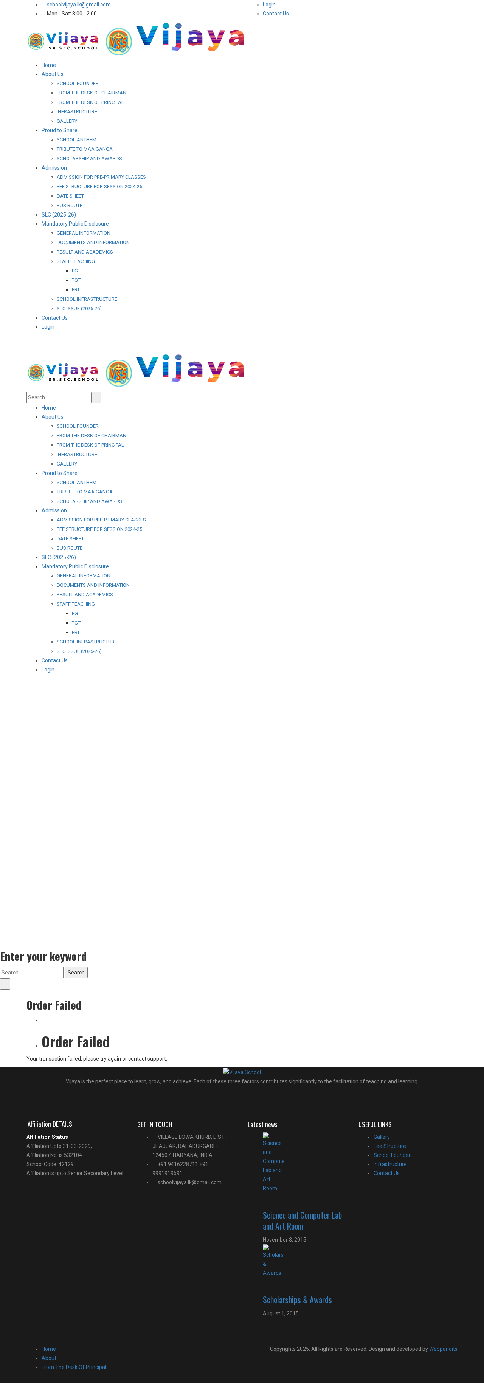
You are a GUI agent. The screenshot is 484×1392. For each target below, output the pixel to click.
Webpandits (443, 1349)
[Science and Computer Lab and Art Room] (305, 1162)
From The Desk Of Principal (74, 1367)
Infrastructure (390, 1164)
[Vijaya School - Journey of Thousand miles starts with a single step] (140, 41)
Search (76, 973)
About (49, 1358)
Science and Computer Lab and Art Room (302, 1220)
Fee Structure (390, 1146)
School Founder (392, 1155)
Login (269, 5)
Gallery (382, 1137)
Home (49, 1349)
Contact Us (276, 14)
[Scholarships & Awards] (305, 1261)
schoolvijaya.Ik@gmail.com (79, 5)
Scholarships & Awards (297, 1299)
